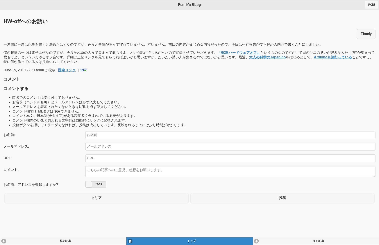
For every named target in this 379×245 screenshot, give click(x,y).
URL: (8, 158)
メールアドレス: (16, 146)
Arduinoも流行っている (333, 57)
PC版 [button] (371, 4)
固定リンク (67, 70)
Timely (366, 34)
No (89, 184)
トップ (191, 241)
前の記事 (65, 241)
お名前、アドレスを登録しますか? (31, 184)
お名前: (9, 135)
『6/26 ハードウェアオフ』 (239, 52)
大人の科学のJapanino (267, 57)
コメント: (11, 170)
